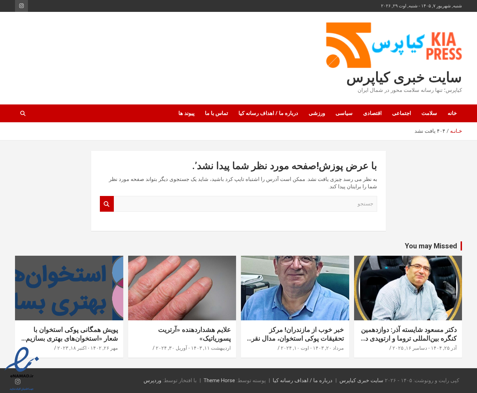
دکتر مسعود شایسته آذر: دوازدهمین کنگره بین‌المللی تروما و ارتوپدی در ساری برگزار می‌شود (409, 338)
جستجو (107, 204)
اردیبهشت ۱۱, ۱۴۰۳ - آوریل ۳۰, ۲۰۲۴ (193, 348)
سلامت (429, 113)
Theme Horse (219, 380)
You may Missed (431, 246)
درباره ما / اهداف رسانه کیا (268, 113)
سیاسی (344, 113)
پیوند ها (186, 113)
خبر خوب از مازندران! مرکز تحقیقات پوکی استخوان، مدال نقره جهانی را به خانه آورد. (296, 338)
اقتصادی (372, 113)
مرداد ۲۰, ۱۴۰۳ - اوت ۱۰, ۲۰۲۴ (312, 348)
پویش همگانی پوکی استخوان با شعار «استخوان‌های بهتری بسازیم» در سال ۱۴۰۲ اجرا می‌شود (70, 338)
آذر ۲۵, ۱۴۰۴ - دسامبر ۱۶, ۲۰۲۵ (424, 348)
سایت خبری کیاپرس (404, 77)
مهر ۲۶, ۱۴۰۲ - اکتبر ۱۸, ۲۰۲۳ (87, 348)
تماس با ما (216, 113)
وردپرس (152, 380)
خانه (452, 113)
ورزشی (317, 113)
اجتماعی (401, 113)
